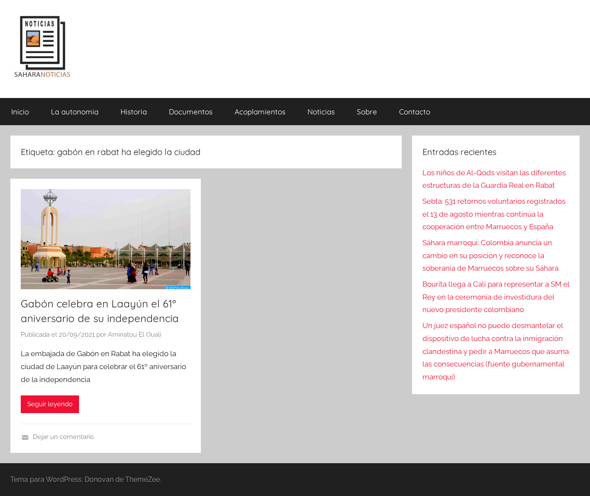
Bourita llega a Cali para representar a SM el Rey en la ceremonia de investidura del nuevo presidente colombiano (495, 297)
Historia (134, 111)
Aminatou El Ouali (134, 334)
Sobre (367, 111)
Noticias (321, 111)
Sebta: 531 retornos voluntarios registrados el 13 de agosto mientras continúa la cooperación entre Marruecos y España (493, 214)
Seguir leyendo (50, 404)
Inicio (20, 111)
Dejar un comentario (63, 437)
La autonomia (74, 111)
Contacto (414, 111)
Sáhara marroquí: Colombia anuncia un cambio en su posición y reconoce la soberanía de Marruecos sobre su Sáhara (490, 255)
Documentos (191, 111)
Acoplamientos (260, 111)
